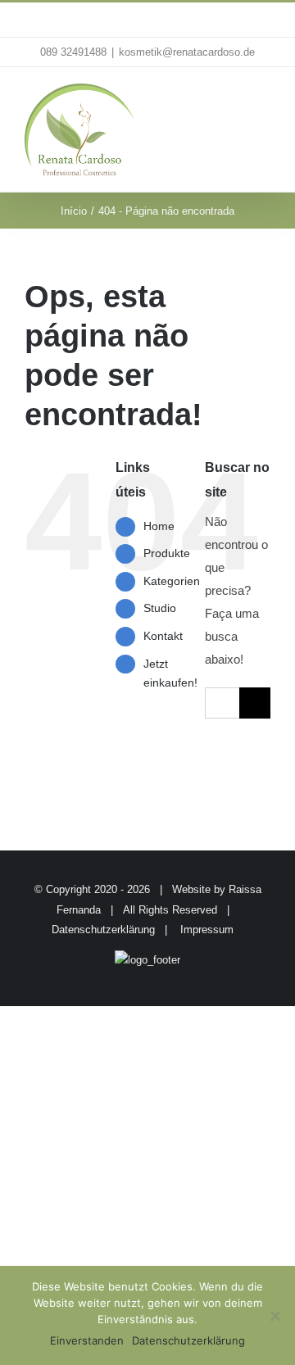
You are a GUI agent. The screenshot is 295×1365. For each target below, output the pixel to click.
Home (159, 526)
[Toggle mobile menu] (263, 100)
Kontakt (163, 635)
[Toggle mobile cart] (234, 100)
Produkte (166, 553)
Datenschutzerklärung (103, 929)
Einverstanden (87, 1340)
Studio (159, 607)
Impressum (207, 929)
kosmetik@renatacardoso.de (187, 52)
